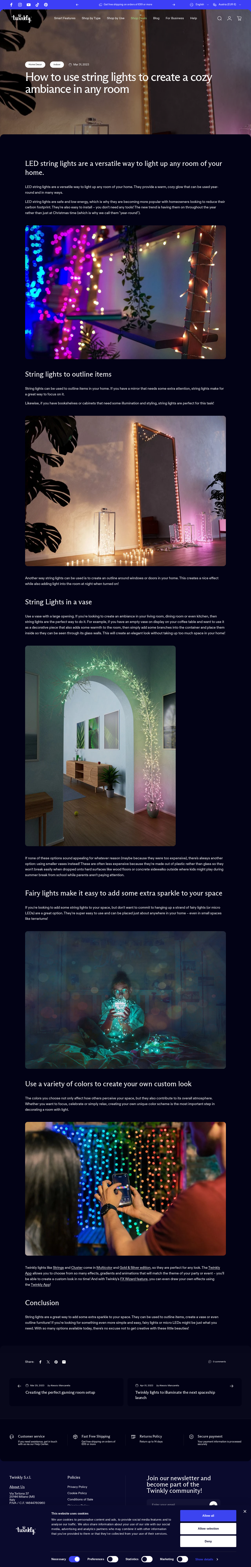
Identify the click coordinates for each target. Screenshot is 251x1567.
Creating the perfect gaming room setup (60, 1392)
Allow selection (208, 1528)
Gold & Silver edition (135, 1268)
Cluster (77, 1268)
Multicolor (104, 1268)
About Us (17, 1487)
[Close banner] (245, 1511)
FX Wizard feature (134, 1279)
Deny (208, 1541)
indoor (57, 64)
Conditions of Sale (80, 1499)
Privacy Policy (77, 1487)
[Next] (173, 4)
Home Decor (35, 64)
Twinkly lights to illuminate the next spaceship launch (175, 1395)
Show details (204, 1559)
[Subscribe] (213, 1505)
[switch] (112, 1559)
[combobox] (199, 4)
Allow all (208, 1515)
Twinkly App (40, 1285)
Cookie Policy (77, 1493)
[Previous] (77, 4)
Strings (58, 1268)
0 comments (219, 1362)
